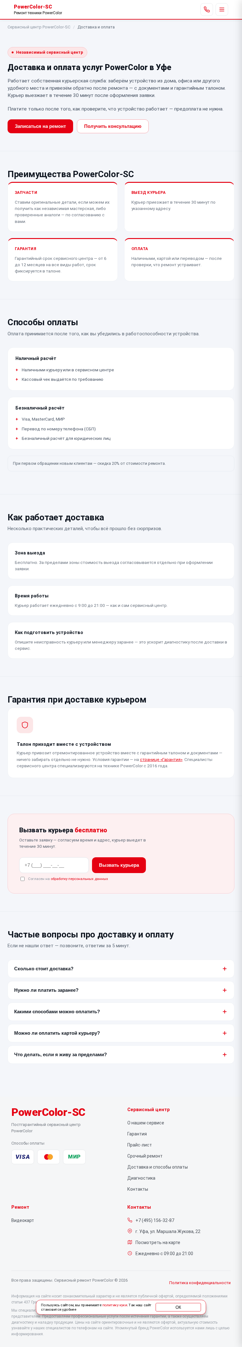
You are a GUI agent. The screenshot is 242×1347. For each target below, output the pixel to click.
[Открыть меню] (222, 9)
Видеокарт (22, 1220)
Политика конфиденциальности (200, 1282)
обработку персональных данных (79, 879)
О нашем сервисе (145, 1122)
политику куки (114, 1305)
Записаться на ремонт (40, 126)
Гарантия (137, 1133)
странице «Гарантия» (161, 759)
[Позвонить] (206, 9)
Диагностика (141, 1178)
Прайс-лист (139, 1144)
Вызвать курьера (119, 865)
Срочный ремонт (145, 1155)
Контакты (137, 1189)
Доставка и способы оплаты (157, 1167)
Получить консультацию (112, 126)
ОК (178, 1307)
